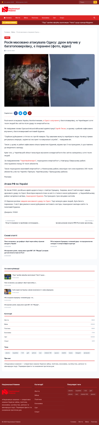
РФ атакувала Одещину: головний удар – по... (19, 297)
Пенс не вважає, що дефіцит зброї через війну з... (20, 282)
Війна (26, 18)
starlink (64, 353)
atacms (8, 353)
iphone (34, 353)
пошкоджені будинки (34, 196)
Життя (17, 18)
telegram (78, 353)
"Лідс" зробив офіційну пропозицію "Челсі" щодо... (28, 275)
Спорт (62, 18)
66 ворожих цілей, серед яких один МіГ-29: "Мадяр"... (22, 305)
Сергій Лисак (60, 129)
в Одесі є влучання (51, 121)
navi (40, 353)
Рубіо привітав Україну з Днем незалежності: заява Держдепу (32, 290)
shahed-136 (48, 353)
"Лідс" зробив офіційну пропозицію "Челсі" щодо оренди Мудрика (62, 22)
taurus (71, 353)
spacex (57, 353)
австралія (86, 353)
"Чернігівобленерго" (28, 161)
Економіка (45, 18)
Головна (8, 18)
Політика (35, 18)
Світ (54, 18)
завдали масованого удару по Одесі (36, 201)
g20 (28, 353)
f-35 (22, 353)
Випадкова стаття (22, 2)
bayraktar (15, 353)
